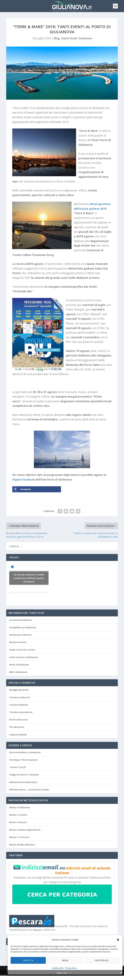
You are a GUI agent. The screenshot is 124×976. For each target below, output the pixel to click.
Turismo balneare (18, 704)
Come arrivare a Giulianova (23, 657)
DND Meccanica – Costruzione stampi (29, 789)
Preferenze (102, 960)
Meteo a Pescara (18, 822)
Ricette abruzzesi (18, 719)
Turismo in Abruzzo (19, 697)
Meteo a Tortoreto (19, 837)
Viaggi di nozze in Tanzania (24, 774)
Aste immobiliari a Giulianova (25, 752)
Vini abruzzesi (16, 727)
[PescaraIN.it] (31, 926)
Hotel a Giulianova (19, 664)
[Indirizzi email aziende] (39, 868)
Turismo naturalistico (21, 712)
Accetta (28, 960)
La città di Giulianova (20, 620)
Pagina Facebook (23, 479)
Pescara (37, 929)
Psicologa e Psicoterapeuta (23, 759)
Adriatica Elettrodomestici (23, 782)
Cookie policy (58, 968)
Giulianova (85, 38)
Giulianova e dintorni (20, 634)
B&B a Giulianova (18, 672)
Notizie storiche (17, 642)
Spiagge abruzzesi (19, 689)
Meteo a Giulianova (19, 807)
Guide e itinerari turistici (22, 649)
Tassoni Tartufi (17, 767)
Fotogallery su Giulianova (22, 627)
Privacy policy (71, 968)
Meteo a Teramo (18, 814)
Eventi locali (69, 38)
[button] (117, 939)
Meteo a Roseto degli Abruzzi (24, 829)
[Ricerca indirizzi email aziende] (62, 903)
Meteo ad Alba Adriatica (22, 844)
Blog (57, 38)
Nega (65, 960)
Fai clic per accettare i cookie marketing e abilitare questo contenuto (29, 578)
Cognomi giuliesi (18, 734)
